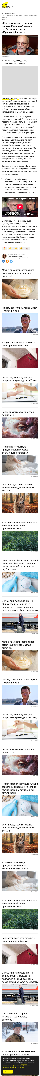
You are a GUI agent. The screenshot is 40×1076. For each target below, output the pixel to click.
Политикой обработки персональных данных (16, 1067)
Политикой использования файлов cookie (15, 1065)
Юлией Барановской (11, 103)
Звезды (12, 13)
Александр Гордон (10, 98)
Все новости (5, 13)
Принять (8, 1072)
